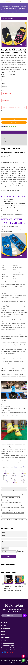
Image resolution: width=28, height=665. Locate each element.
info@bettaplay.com (8, 643)
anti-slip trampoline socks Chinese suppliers (12, 495)
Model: (2, 71)
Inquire (15, 119)
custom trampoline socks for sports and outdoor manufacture (13, 515)
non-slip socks (12, 449)
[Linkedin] (5, 652)
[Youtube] (8, 652)
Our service (4, 144)
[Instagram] (10, 652)
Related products (6, 135)
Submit (8, 556)
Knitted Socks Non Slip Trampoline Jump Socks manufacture (12, 520)
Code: (2, 74)
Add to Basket (14, 122)
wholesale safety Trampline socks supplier (11, 510)
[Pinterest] (13, 652)
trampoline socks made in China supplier (11, 497)
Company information (7, 138)
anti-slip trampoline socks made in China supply (12, 505)
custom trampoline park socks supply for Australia (13, 507)
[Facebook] (2, 652)
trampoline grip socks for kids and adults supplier (13, 512)
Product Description (6, 132)
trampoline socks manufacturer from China (11, 502)
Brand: (2, 72)
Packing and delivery (7, 141)
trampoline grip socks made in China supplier (12, 500)
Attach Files (5, 548)
